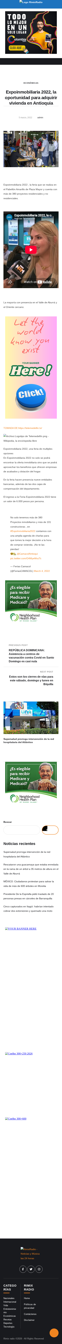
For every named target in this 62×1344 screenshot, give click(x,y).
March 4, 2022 (42, 571)
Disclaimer (29, 1320)
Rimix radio (9, 1338)
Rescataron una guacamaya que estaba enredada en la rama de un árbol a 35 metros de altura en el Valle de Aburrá (30, 869)
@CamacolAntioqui (27, 553)
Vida (5, 1305)
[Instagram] (39, 1269)
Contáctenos (30, 1314)
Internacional (9, 1302)
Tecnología (8, 1326)
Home (27, 1298)
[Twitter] (31, 1269)
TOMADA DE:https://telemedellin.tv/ (22, 428)
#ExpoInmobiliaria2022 (22, 531)
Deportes (7, 1323)
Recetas (7, 1319)
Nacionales (8, 1298)
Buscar (7, 822)
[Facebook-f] (23, 1269)
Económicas (31, 83)
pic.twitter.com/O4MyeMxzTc (25, 558)
